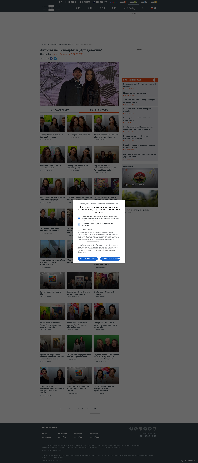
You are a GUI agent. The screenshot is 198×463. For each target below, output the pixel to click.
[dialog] (99, 231)
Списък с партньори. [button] (93, 241)
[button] (99, 229)
